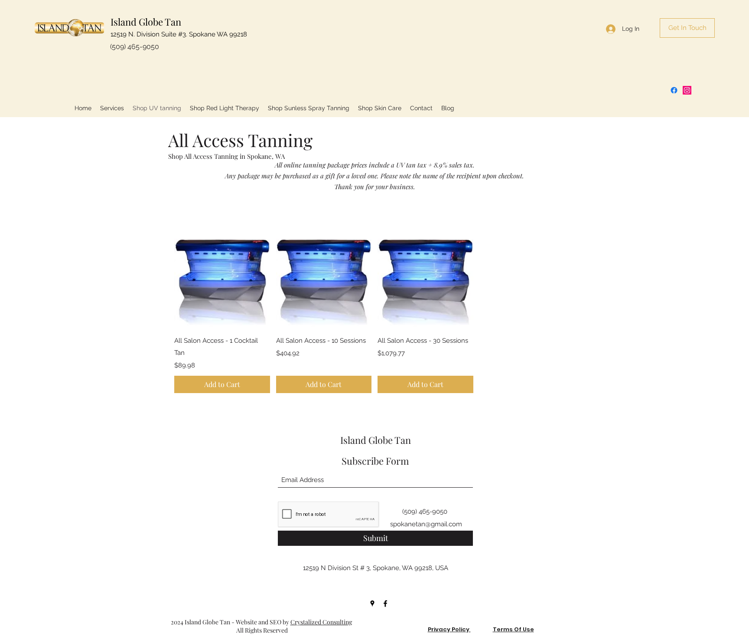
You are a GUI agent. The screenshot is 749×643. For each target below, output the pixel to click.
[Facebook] (674, 90)
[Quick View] (222, 280)
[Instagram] (687, 90)
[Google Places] (372, 603)
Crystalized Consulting (321, 622)
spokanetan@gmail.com (426, 524)
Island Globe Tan (146, 21)
